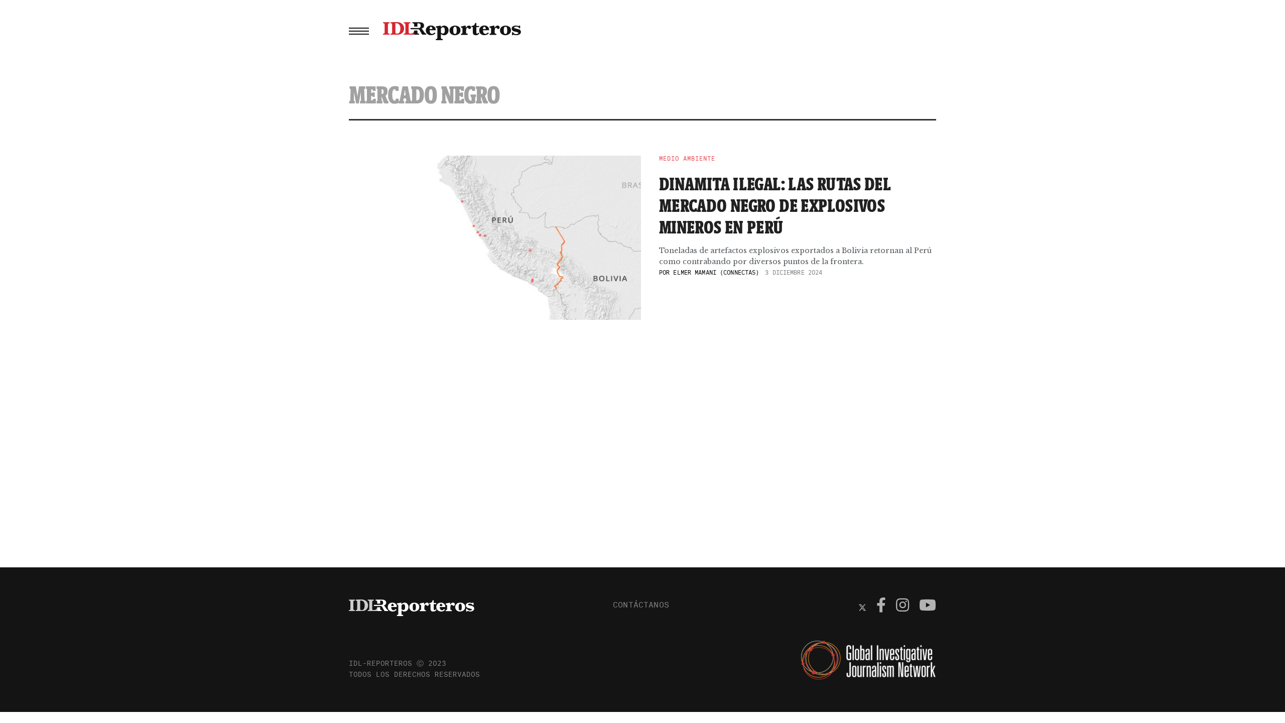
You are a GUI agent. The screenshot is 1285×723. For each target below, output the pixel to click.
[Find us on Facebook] (881, 606)
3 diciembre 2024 (793, 272)
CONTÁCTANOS (641, 604)
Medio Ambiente (687, 159)
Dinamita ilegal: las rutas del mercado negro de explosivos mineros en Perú (775, 205)
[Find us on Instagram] (902, 606)
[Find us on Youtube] (927, 606)
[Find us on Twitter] (862, 606)
